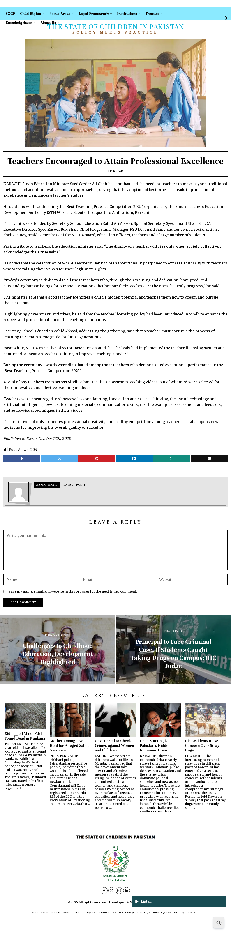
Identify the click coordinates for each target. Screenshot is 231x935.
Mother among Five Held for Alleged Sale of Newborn (70, 745)
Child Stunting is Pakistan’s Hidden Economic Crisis (155, 745)
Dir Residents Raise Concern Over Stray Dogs (202, 745)
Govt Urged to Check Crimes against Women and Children (114, 745)
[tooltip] (21, 458)
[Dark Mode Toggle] (218, 922)
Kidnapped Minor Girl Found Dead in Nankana (25, 736)
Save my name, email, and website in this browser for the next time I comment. (73, 591)
